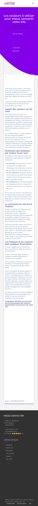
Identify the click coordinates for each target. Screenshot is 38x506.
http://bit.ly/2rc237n (17, 401)
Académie (9, 445)
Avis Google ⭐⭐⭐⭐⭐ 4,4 (13, 433)
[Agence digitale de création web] (27, 501)
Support (8, 456)
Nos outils (9, 459)
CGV (30, 503)
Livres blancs (10, 453)
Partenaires (9, 451)
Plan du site (9, 448)
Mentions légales (21, 503)
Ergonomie (16, 51)
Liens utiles (11, 439)
